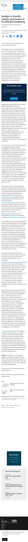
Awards (2, 527)
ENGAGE (3, 525)
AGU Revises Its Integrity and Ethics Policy (17, 390)
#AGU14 (7, 405)
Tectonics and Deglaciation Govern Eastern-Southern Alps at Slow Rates (13, 485)
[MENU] (25, 8)
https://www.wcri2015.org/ (9, 202)
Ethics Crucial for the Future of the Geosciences (17, 384)
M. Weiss (6, 32)
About (3, 524)
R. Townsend (12, 32)
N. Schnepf (24, 30)
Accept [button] (4, 539)
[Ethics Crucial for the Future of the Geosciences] (5, 385)
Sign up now (14, 98)
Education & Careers (16, 405)
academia (10, 405)
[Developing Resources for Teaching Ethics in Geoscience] (13, 398)
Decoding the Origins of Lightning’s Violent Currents (13, 494)
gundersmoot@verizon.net (12, 332)
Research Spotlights (8, 474)
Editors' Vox (7, 492)
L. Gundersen (5, 30)
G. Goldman (15, 30)
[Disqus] (14, 430)
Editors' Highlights (8, 483)
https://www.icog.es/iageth (9, 213)
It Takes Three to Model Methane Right (13, 476)
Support (18, 5)
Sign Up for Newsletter (18, 8)
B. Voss (2, 32)
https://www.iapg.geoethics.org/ (16, 217)
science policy (12, 407)
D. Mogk (20, 30)
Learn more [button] (5, 535)
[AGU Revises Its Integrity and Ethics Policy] (5, 391)
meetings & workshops (5, 407)
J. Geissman (10, 30)
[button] (14, 92)
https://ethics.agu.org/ (8, 197)
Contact (2, 529)
